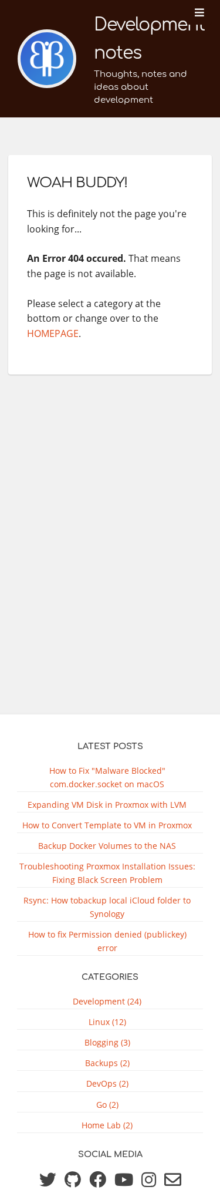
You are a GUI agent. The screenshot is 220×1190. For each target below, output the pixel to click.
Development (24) (107, 1001)
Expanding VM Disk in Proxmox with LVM (107, 804)
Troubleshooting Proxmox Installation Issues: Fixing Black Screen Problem (107, 873)
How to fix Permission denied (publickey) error (107, 941)
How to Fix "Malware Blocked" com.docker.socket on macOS (107, 777)
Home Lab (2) (107, 1125)
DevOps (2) (107, 1083)
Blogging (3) (107, 1042)
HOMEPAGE (53, 333)
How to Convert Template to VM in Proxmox (107, 825)
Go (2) (107, 1104)
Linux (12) (107, 1021)
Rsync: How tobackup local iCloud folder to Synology (107, 907)
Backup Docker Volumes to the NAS (107, 845)
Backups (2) (107, 1062)
